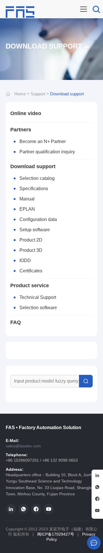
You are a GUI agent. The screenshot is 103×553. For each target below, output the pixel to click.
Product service (29, 285)
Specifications (33, 188)
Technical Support (37, 297)
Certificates (30, 270)
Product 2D (30, 240)
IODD (25, 260)
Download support (67, 93)
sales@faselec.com (23, 446)
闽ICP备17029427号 (55, 534)
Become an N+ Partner (42, 141)
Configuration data (38, 219)
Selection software (38, 307)
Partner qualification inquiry (47, 151)
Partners (20, 129)
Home (20, 93)
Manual (27, 198)
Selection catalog (37, 178)
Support (38, 93)
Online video (25, 113)
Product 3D (30, 250)
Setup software (34, 229)
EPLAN (27, 209)
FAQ (15, 322)
